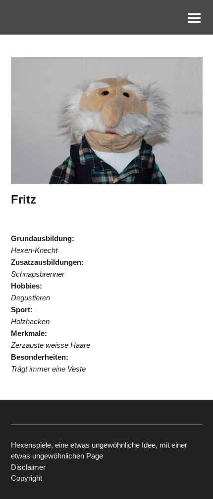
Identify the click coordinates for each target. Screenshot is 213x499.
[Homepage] (50, 17)
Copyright (26, 478)
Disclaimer (28, 467)
